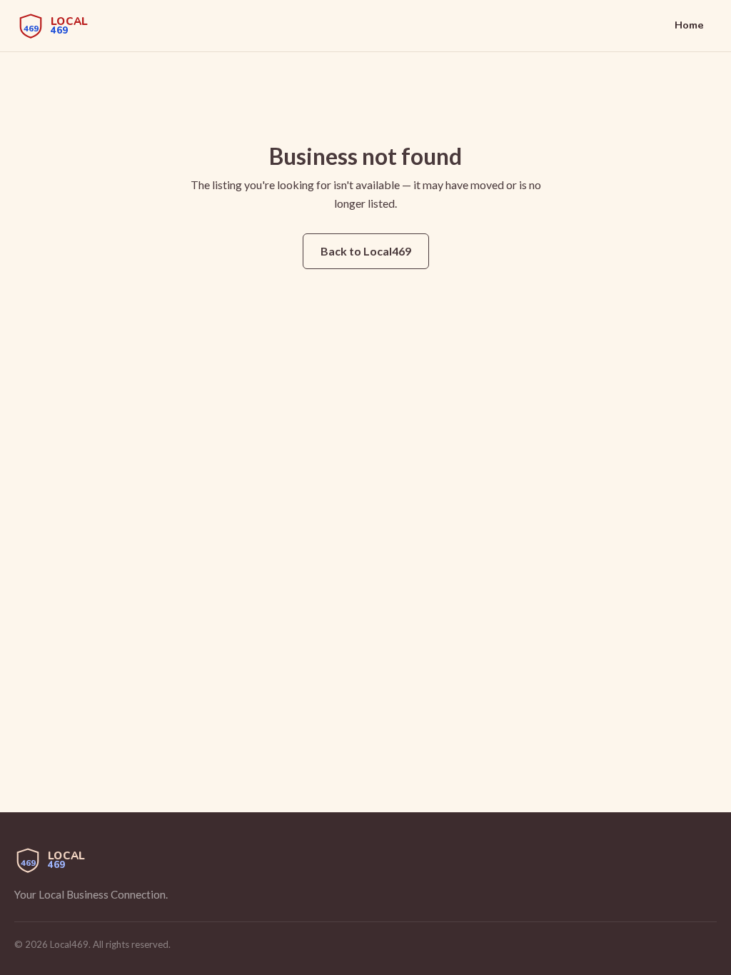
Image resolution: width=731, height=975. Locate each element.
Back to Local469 (366, 251)
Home (689, 25)
